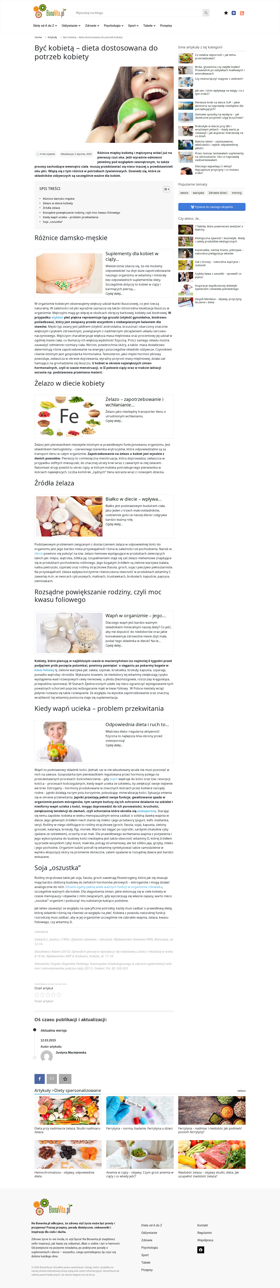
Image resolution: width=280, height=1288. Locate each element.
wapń (114, 779)
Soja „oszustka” (53, 222)
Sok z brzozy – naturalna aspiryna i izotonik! (217, 263)
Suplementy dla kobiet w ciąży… (132, 256)
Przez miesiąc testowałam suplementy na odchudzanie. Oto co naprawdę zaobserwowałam (219, 157)
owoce (184, 193)
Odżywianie (70, 25)
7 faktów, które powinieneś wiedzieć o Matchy (219, 228)
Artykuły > (44, 1090)
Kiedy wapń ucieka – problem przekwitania (70, 217)
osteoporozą (146, 811)
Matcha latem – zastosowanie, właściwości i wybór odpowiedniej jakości (216, 145)
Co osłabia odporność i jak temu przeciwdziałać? (215, 56)
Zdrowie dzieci (218, 193)
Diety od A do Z (43, 25)
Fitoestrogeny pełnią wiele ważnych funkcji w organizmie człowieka (114, 887)
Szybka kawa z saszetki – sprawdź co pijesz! (218, 275)
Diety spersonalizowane (77, 1090)
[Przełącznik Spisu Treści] (164, 189)
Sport (132, 25)
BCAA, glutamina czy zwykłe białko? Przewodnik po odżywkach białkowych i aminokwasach (220, 70)
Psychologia (112, 25)
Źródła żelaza (51, 208)
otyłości (57, 317)
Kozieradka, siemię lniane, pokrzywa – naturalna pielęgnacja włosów (219, 251)
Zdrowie (90, 25)
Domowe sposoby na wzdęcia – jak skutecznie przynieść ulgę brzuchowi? (219, 116)
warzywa (198, 193)
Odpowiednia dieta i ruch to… (137, 724)
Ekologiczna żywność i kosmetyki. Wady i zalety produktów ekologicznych (220, 240)
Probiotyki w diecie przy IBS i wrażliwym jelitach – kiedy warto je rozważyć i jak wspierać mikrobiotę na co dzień (219, 131)
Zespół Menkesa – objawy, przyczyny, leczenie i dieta (218, 300)
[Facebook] (234, 13)
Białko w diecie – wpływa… (134, 499)
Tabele (148, 25)
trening (237, 193)
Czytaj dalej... (114, 293)
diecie (39, 553)
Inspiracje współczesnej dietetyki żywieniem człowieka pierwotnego (216, 287)
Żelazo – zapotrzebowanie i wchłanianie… (134, 402)
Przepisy (166, 25)
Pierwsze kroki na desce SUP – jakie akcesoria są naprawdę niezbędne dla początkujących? (219, 106)
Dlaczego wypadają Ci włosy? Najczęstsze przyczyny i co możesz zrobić (217, 170)
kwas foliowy (44, 670)
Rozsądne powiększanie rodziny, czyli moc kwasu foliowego (81, 212)
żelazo (242, 1091)
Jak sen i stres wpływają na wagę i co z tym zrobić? (219, 92)
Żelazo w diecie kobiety (58, 203)
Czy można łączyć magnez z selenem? (219, 78)
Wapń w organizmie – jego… (136, 615)
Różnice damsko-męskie (58, 198)
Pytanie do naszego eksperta (213, 207)
